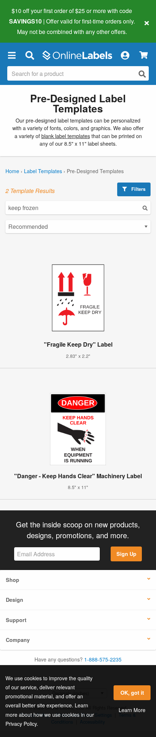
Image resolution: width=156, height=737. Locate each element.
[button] (11, 55)
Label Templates (43, 171)
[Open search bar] (29, 55)
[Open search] (142, 74)
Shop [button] (12, 579)
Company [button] (18, 639)
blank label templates (65, 136)
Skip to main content (26, 26)
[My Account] (125, 55)
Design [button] (14, 599)
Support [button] (16, 620)
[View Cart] (143, 55)
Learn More (132, 710)
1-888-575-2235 (103, 659)
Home (12, 171)
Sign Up (126, 553)
